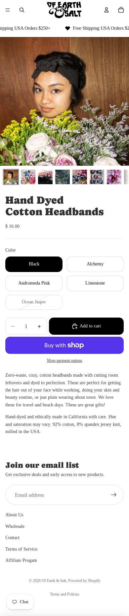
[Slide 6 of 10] (97, 177)
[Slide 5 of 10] (79, 177)
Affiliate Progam (21, 560)
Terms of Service (21, 548)
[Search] (22, 10)
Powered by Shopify (84, 580)
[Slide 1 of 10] (11, 177)
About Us (14, 514)
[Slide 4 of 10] (62, 177)
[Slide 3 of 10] (45, 177)
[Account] (106, 10)
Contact (12, 537)
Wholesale (14, 526)
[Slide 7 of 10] (114, 177)
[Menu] (7, 9)
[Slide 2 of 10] (28, 177)
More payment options (64, 361)
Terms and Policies (64, 594)
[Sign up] (114, 495)
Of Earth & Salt (54, 580)
